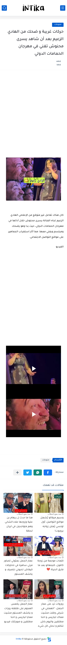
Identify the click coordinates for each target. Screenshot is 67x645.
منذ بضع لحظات (54, 514)
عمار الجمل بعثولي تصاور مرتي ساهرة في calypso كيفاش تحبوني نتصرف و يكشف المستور (18, 568)
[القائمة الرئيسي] (62, 8)
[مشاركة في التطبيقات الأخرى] (17, 472)
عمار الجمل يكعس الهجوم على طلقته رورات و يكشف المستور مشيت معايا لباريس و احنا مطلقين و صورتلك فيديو (18, 613)
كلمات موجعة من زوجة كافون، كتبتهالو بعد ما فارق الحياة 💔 (50, 565)
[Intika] (33, 8)
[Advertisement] (33, 109)
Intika (18, 639)
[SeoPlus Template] (49, 639)
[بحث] (4, 8)
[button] (48, 472)
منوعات (57, 25)
